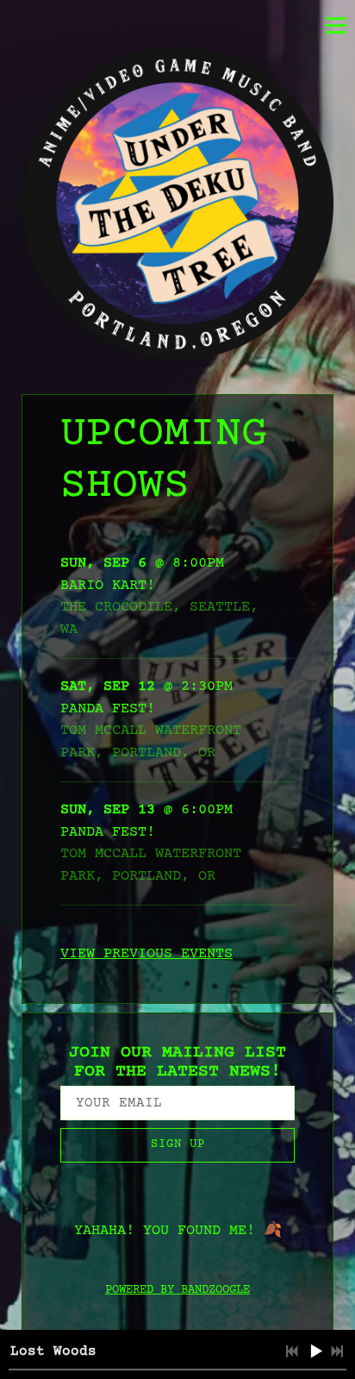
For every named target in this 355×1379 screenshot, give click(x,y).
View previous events (146, 954)
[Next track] (337, 1351)
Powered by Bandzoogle (177, 1290)
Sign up (178, 1144)
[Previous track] (292, 1351)
